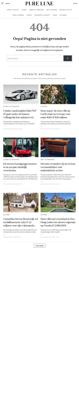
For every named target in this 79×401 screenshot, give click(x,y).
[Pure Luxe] (39, 3)
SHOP (75, 3)
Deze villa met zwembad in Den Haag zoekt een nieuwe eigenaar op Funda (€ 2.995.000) (58, 222)
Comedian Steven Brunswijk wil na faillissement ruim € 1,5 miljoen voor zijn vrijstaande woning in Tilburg (20, 222)
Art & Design (47, 159)
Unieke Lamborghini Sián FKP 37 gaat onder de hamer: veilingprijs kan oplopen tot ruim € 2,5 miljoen (19, 114)
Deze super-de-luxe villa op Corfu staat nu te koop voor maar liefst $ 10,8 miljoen (55, 114)
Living (44, 106)
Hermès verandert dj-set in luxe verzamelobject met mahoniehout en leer (58, 167)
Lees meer (39, 246)
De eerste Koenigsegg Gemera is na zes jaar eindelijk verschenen (19, 167)
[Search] (67, 58)
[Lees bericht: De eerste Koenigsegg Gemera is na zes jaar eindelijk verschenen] (20, 147)
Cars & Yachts (11, 106)
